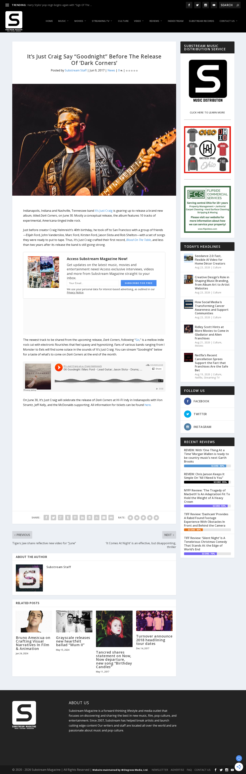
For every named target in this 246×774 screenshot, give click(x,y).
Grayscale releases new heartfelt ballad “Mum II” (73, 641)
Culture (123, 21)
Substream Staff (76, 70)
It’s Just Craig (104, 211)
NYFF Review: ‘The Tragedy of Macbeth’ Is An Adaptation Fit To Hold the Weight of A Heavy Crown (207, 495)
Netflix (198, 377)
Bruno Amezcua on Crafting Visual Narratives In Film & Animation (33, 643)
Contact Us (227, 21)
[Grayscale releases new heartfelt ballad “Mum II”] (74, 622)
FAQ (189, 769)
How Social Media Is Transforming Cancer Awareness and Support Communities (212, 307)
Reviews (154, 21)
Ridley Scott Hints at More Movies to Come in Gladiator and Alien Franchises (212, 332)
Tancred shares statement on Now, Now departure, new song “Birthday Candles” (114, 659)
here (147, 405)
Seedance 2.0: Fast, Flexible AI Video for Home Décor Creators (210, 259)
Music (62, 21)
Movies (78, 21)
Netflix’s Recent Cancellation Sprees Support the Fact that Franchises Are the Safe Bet (211, 362)
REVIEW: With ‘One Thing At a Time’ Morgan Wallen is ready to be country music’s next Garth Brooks (206, 455)
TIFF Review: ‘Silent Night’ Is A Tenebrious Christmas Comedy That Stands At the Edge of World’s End (205, 543)
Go (137, 340)
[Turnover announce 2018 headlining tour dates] (154, 621)
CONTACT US (202, 769)
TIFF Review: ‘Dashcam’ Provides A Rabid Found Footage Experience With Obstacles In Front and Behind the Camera (206, 519)
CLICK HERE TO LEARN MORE (207, 112)
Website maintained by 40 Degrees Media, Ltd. (120, 769)
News (111, 70)
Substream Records (201, 21)
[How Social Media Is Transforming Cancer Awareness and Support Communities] (188, 304)
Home (49, 21)
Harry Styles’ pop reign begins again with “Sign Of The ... (59, 5)
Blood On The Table (138, 240)
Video (137, 21)
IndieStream (176, 21)
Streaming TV (100, 21)
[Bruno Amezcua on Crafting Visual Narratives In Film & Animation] (34, 622)
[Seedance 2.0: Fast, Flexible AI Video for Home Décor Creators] (188, 258)
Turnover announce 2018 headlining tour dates (154, 640)
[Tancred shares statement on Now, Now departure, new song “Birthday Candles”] (114, 629)
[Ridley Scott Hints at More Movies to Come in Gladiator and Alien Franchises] (188, 329)
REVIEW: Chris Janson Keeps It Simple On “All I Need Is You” (204, 476)
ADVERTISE (177, 769)
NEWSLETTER (160, 769)
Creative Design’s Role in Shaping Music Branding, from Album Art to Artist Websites (212, 282)
